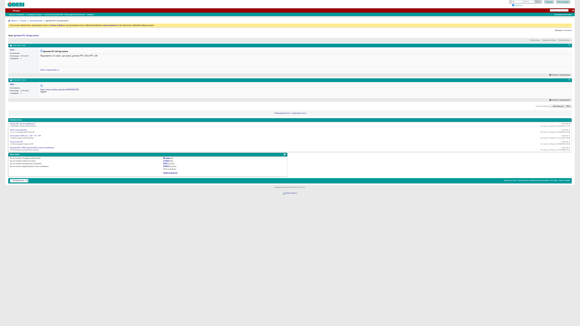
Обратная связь (510, 180)
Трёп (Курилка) (36, 21)
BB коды (166, 158)
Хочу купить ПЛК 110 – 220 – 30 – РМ (25, 136)
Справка (89, 14)
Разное (23, 21)
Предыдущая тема (282, 113)
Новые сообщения (16, 14)
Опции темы (534, 40)
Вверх (568, 106)
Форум (16, 10)
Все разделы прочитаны (75, 14)
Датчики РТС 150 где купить (26, 36)
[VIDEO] (166, 166)
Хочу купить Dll (16, 142)
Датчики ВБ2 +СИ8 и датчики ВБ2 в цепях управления (32, 148)
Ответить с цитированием (561, 75)
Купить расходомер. (18, 130)
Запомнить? (518, 5)
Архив (561, 180)
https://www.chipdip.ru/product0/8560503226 (59, 89)
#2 (569, 80)
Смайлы (166, 161)
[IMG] (165, 164)
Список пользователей (53, 14)
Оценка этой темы (548, 40)
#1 (569, 45)
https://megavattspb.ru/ (50, 70)
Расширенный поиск (563, 14)
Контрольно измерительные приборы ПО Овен (538, 180)
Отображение (563, 40)
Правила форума (170, 173)
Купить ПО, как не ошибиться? (22, 124)
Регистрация (563, 2)
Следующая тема (299, 113)
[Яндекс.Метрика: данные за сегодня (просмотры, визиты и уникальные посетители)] (290, 193)
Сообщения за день (34, 14)
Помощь (549, 2)
